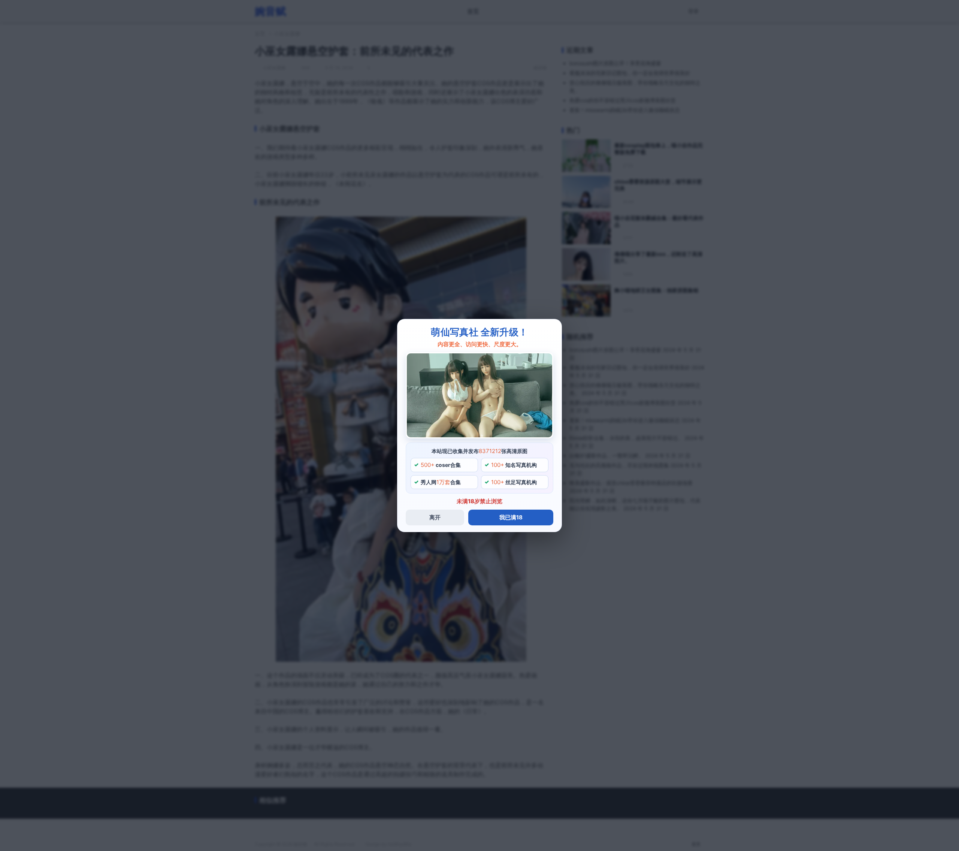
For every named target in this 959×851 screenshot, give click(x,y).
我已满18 (511, 517)
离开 (435, 517)
